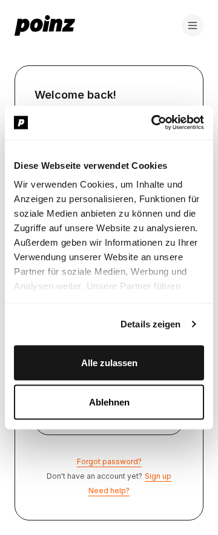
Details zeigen (150, 324)
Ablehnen (109, 402)
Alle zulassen (109, 362)
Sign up (158, 476)
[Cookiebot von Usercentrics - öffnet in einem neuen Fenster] (154, 123)
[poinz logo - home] (45, 25)
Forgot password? (109, 461)
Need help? (109, 490)
